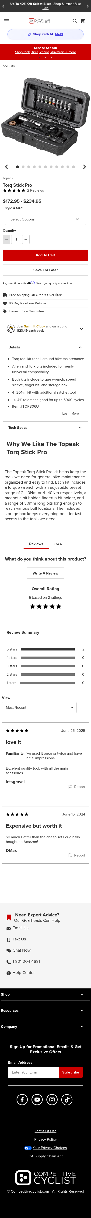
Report (79, 786)
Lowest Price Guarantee (26, 311)
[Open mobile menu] (6, 21)
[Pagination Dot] (39, 57)
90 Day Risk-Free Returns (27, 303)
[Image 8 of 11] (57, 167)
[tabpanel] (45, 719)
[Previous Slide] (3, 6)
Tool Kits (8, 66)
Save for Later (45, 270)
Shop (5, 994)
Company (9, 1026)
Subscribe (70, 1072)
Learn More (70, 413)
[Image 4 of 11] (34, 167)
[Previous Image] (6, 166)
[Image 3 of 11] (29, 167)
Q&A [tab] (58, 544)
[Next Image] (84, 166)
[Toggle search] (75, 21)
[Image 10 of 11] (68, 167)
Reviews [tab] (36, 544)
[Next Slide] (87, 6)
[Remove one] (6, 239)
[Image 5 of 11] (40, 167)
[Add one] (26, 239)
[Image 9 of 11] (62, 167)
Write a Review (45, 573)
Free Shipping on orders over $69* (35, 295)
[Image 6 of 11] (45, 167)
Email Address (20, 1062)
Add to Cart (45, 255)
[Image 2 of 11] (23, 167)
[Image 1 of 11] (17, 167)
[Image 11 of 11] (73, 167)
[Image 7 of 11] (51, 167)
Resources (10, 1010)
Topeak (8, 178)
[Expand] (81, 328)
